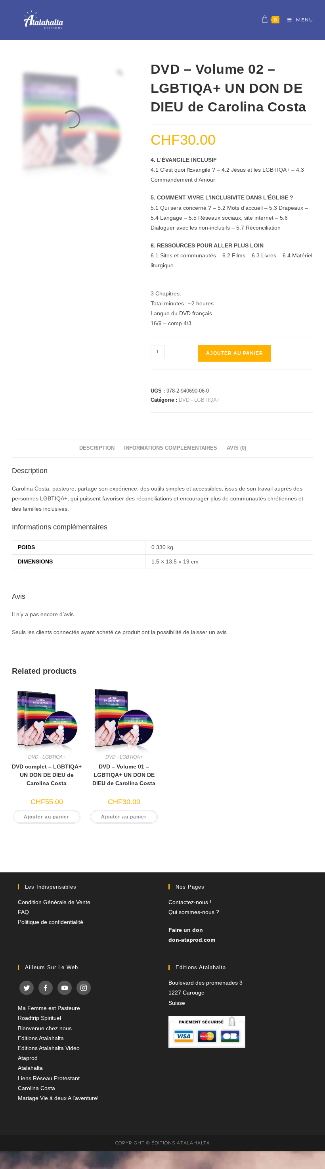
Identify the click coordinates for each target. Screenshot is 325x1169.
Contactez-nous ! (189, 902)
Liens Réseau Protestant (49, 1078)
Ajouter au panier (234, 353)
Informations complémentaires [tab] (170, 448)
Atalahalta (30, 1068)
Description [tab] (97, 448)
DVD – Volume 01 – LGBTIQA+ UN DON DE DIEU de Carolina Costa (123, 774)
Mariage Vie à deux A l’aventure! (58, 1098)
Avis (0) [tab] (236, 448)
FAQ (23, 912)
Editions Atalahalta (41, 1038)
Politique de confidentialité (50, 922)
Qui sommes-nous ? (193, 912)
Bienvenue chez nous (45, 1028)
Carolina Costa (36, 1088)
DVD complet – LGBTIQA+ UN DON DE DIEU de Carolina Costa (47, 774)
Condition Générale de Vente (54, 902)
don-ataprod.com (191, 940)
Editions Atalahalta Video (49, 1048)
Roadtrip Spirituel (39, 1018)
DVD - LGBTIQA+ (199, 400)
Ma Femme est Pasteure (49, 1008)
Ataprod (28, 1058)
